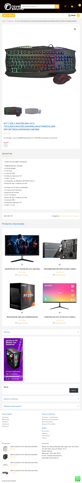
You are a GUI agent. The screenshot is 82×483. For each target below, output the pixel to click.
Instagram (5, 424)
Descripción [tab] (7, 154)
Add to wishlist (5, 145)
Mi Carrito (45, 431)
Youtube (5, 422)
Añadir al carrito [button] (22, 275)
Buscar (6, 387)
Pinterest (5, 426)
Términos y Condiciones (50, 417)
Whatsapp (5, 419)
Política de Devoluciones (50, 419)
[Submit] (57, 6)
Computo (63, 216)
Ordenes (45, 433)
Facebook (5, 417)
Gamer (69, 216)
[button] (75, 29)
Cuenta (44, 438)
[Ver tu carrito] (78, 6)
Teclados (75, 216)
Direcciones (46, 435)
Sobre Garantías (47, 422)
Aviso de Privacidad (48, 424)
